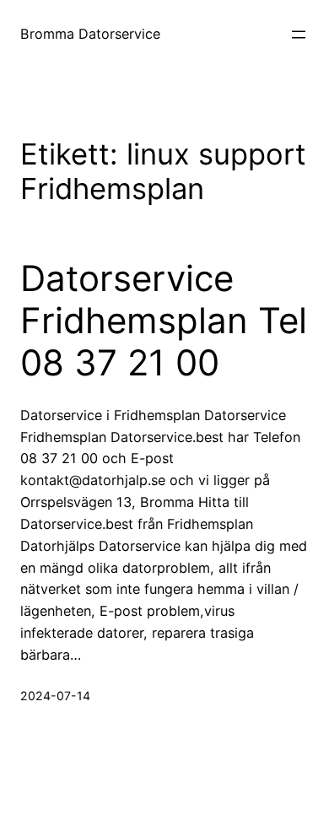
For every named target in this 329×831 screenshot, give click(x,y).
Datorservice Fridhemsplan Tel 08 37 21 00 (163, 321)
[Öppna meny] (299, 34)
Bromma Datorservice (90, 33)
